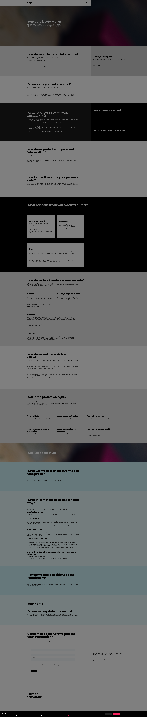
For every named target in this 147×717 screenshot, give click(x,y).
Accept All (117, 714)
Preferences (108, 714)
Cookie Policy (66, 715)
